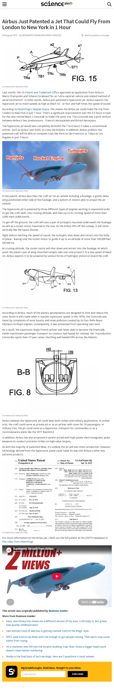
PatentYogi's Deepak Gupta (33, 109)
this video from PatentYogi (17, 541)
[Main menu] (4, 4)
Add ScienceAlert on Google (97, 35)
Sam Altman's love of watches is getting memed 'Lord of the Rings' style (47, 631)
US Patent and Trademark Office (40, 92)
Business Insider (58, 610)
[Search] (109, 4)
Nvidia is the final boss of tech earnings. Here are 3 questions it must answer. (50, 656)
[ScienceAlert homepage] (57, 4)
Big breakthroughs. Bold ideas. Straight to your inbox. (51, 667)
